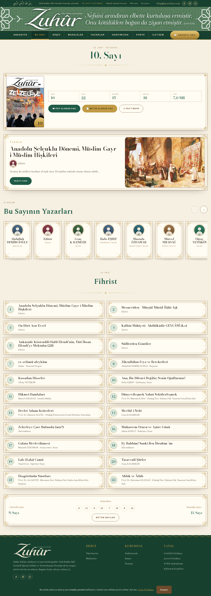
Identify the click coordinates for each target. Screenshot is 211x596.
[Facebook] (184, 3)
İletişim (158, 35)
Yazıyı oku (21, 181)
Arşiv (56, 35)
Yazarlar (98, 35)
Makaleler (75, 35)
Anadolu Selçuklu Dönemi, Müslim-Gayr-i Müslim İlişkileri (64, 151)
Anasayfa (20, 35)
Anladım (164, 590)
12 (102, 508)
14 (132, 508)
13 (117, 508)
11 (86, 508)
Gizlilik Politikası (173, 553)
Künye (140, 35)
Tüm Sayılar (92, 553)
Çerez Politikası (172, 558)
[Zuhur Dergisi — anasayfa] (105, 19)
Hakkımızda (120, 35)
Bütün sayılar (105, 517)
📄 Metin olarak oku (99, 109)
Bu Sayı (40, 35)
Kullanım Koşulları (174, 568)
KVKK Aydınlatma (173, 563)
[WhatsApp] (195, 3)
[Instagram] (190, 3)
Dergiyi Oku (185, 35)
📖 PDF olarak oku (64, 109)
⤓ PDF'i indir (131, 109)
